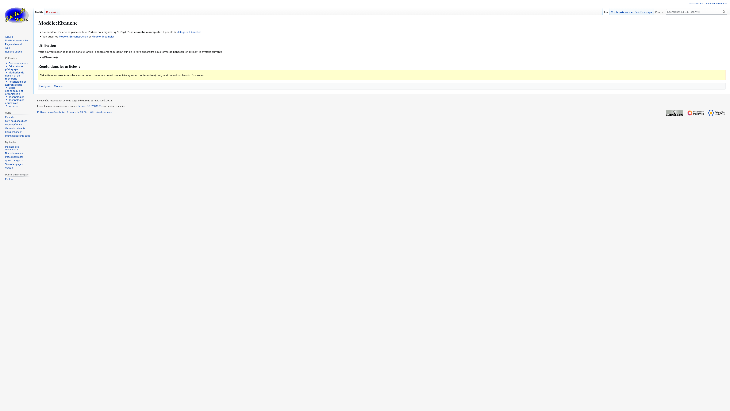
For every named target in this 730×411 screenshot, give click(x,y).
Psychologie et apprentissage (15, 83)
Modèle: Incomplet (103, 36)
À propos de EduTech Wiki (80, 112)
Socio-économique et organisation (14, 90)
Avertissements (104, 112)
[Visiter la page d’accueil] (17, 15)
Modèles (59, 86)
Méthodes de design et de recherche (14, 75)
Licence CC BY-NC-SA (89, 106)
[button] (659, 11)
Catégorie (45, 86)
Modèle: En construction (73, 36)
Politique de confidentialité (51, 112)
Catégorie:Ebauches (189, 31)
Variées (13, 106)
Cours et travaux (19, 63)
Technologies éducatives (14, 101)
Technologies (16, 96)
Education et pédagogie (14, 68)
